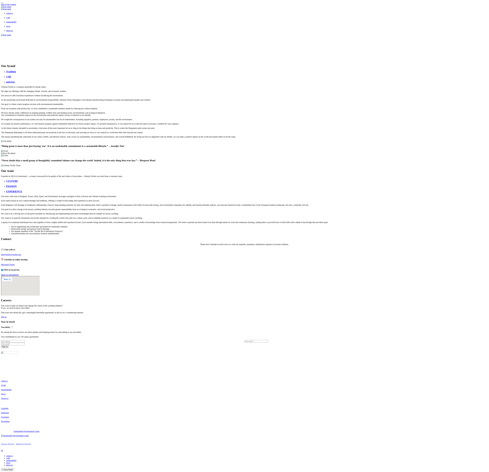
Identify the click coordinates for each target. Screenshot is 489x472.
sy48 (8, 18)
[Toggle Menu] (2, 2)
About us (4, 398)
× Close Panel (7, 470)
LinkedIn (4, 408)
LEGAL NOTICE (7, 444)
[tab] (247, 71)
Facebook (5, 417)
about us (9, 31)
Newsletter (5, 421)
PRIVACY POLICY (23, 444)
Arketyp (9, 13)
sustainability (11, 22)
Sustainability (6, 390)
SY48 (3, 385)
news (8, 26)
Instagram (5, 413)
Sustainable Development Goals (26, 431)
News (3, 394)
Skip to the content (8, 4)
